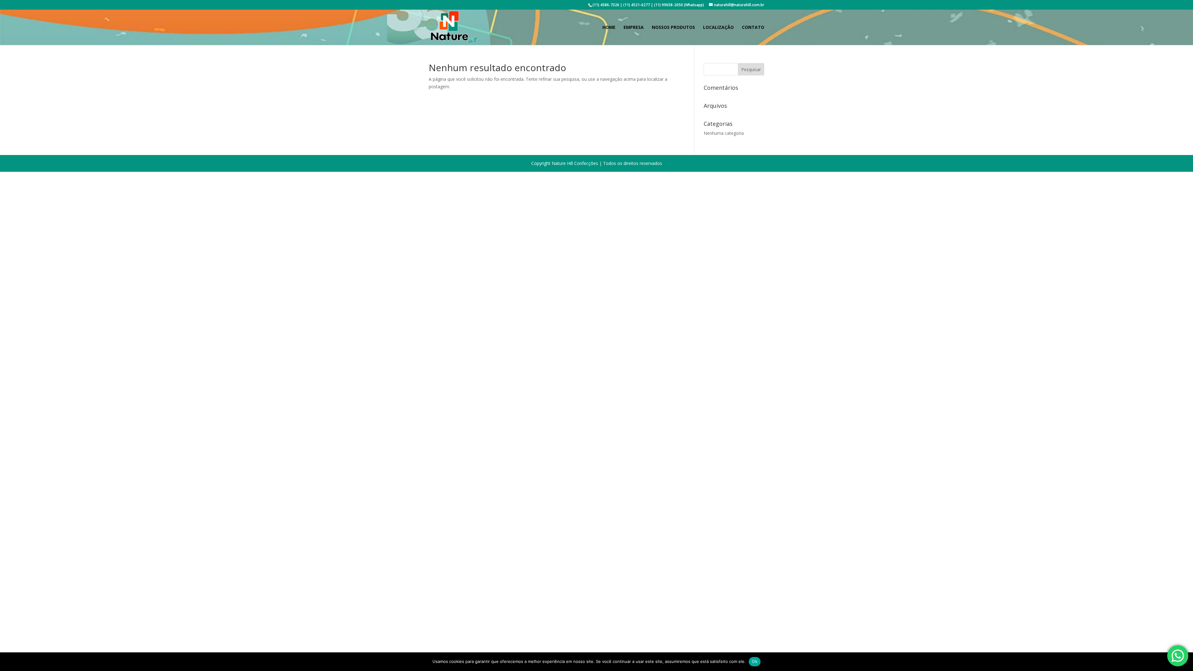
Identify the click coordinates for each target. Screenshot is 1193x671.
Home (608, 27)
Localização (718, 27)
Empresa (634, 27)
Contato (753, 27)
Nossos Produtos (673, 27)
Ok (754, 661)
